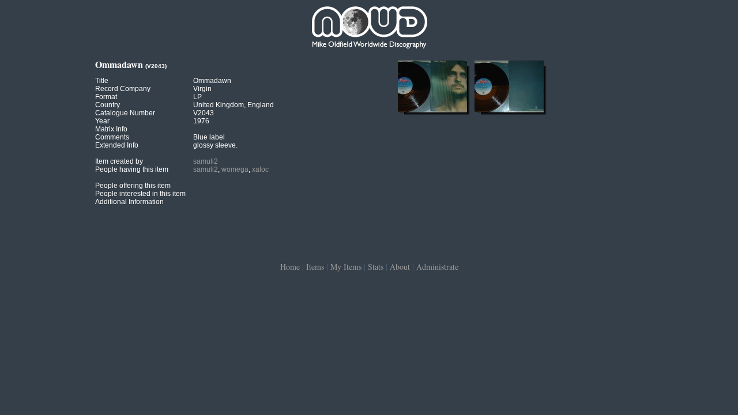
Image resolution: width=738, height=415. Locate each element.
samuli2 (205, 161)
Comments (112, 137)
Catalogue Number (125, 113)
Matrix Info (111, 129)
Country (107, 105)
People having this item (131, 169)
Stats (375, 266)
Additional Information (129, 202)
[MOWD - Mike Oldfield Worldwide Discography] (369, 29)
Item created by (119, 161)
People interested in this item (140, 194)
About (400, 266)
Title (101, 81)
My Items (346, 266)
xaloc (260, 169)
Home (290, 266)
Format (106, 97)
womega (234, 169)
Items (315, 266)
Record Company (122, 89)
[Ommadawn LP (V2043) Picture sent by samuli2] (432, 112)
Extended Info (116, 145)
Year (102, 121)
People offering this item (133, 186)
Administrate (437, 266)
